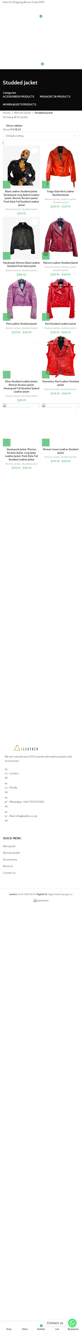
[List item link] (41, 801)
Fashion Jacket (68, 199)
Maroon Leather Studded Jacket (60, 262)
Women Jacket (22, 112)
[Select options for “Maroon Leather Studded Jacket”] (46, 256)
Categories (9, 92)
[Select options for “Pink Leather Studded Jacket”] (6, 317)
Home (7, 112)
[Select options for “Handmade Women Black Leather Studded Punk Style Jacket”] (6, 256)
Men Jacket (9, 846)
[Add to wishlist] (34, 151)
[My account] (41, 38)
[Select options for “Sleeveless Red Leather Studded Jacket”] (46, 374)
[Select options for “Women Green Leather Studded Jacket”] (46, 442)
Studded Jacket (29, 209)
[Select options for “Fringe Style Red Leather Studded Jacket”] (46, 184)
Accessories (10, 859)
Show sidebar (14, 125)
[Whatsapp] (72, 1323)
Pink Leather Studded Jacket (21, 323)
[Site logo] (22, 26)
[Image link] (26, 747)
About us (8, 866)
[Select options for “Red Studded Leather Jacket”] (46, 317)
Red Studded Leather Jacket (60, 323)
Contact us (9, 872)
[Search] (41, 8)
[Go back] (7, 74)
